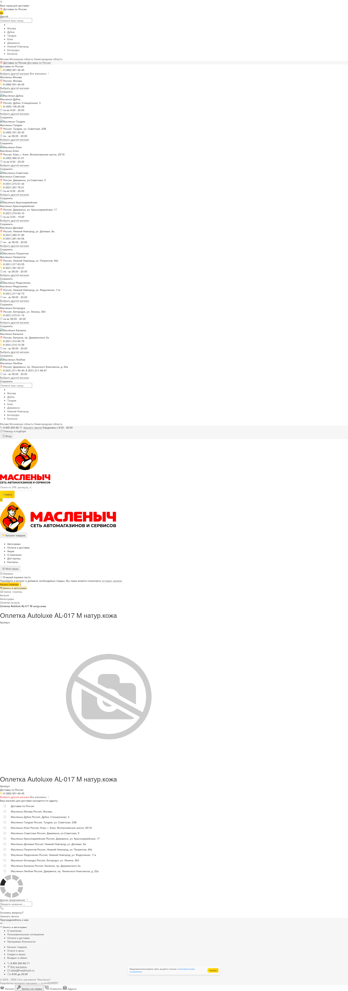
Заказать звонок (32, 427)
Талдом (11, 35)
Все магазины (38, 73)
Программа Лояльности (21, 941)
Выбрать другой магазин (14, 73)
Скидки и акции (16, 954)
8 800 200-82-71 (12, 427)
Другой (4, 16)
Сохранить (6, 91)
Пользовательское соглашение (25, 934)
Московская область (21, 59)
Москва (11, 28)
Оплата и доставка (18, 547)
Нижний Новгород (17, 46)
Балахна (12, 53)
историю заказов (112, 581)
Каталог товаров (17, 947)
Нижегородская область (48, 59)
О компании (14, 554)
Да (1, 12)
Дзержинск (13, 43)
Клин (10, 39)
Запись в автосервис (15, 588)
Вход (8, 436)
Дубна (10, 32)
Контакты (12, 562)
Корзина (8, 573)
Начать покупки (9, 584)
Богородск (13, 50)
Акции (10, 551)
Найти (8, 494)
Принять (213, 970)
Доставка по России (39, 62)
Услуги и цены (15, 950)
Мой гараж (11, 568)
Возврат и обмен (17, 958)
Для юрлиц (13, 558)
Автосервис (14, 544)
